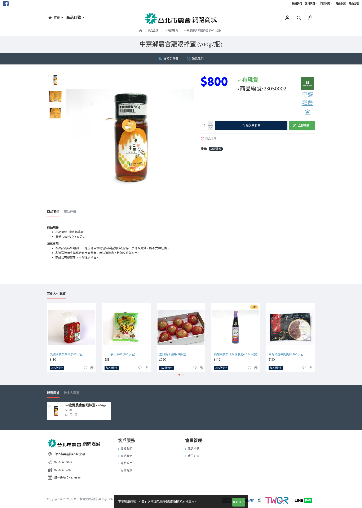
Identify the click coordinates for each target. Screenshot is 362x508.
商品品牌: (153, 30)
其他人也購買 (56, 294)
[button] (179, 375)
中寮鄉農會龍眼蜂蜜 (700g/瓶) (87, 405)
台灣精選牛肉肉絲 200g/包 (286, 354)
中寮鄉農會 (171, 30)
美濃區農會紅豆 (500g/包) (66, 354)
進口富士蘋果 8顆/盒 (172, 354)
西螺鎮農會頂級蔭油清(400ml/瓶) (235, 354)
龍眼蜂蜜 (215, 149)
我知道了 (238, 502)
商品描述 (53, 212)
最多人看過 (71, 393)
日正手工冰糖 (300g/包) (120, 354)
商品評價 (70, 212)
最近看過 (53, 393)
